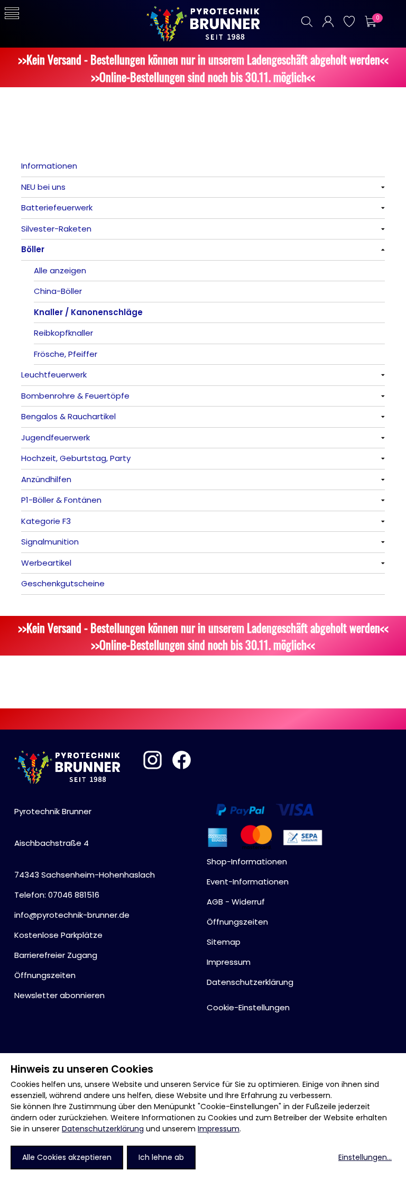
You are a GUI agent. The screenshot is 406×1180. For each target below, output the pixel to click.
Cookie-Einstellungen (248, 1007)
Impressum (218, 1128)
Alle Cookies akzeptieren (67, 1157)
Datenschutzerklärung (103, 1128)
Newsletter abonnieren (59, 995)
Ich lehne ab (161, 1157)
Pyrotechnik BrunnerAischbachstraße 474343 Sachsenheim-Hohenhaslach (84, 843)
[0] (370, 21)
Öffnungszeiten (45, 975)
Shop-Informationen (247, 861)
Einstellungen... (365, 1157)
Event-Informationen (248, 881)
